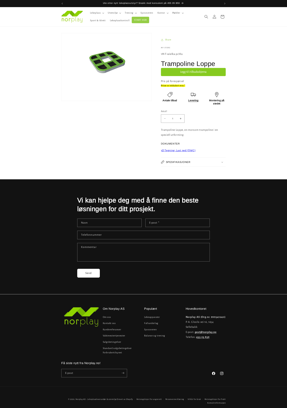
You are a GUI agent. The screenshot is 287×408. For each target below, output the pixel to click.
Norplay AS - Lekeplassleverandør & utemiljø (96, 399)
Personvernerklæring (174, 399)
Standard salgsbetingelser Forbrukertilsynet (117, 350)
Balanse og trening (154, 335)
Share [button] (168, 39)
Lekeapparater (152, 317)
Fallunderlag (151, 323)
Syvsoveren (150, 329)
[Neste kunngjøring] (225, 3)
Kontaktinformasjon (216, 403)
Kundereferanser (112, 329)
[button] (97, 13)
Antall (164, 111)
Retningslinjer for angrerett (149, 399)
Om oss (107, 317)
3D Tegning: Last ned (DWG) (178, 150)
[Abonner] (123, 373)
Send (88, 273)
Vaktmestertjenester (114, 335)
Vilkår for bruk (194, 399)
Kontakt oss (109, 323)
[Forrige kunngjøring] (62, 3)
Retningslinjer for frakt (215, 399)
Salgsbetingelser (112, 342)
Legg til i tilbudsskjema (193, 71)
